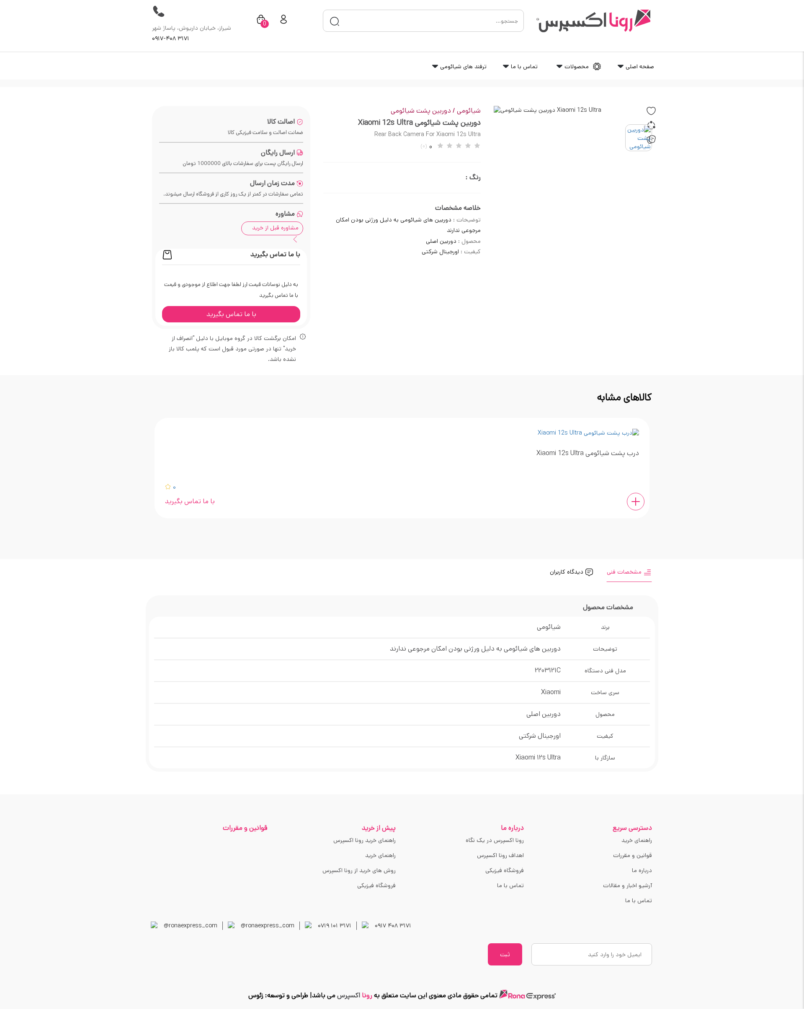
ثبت (505, 954)
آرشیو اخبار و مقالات (627, 885)
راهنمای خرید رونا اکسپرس (364, 840)
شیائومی (469, 111)
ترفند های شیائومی (462, 66)
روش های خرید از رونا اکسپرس (359, 870)
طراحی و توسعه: (285, 995)
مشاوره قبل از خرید (275, 228)
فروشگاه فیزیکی (504, 870)
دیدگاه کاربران (567, 572)
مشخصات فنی (625, 572)
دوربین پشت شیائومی (423, 111)
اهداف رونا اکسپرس (500, 855)
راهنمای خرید (636, 840)
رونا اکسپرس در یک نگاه (495, 840)
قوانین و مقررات (632, 855)
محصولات (576, 66)
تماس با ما (523, 66)
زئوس (255, 995)
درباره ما (642, 870)
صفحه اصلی (639, 66)
